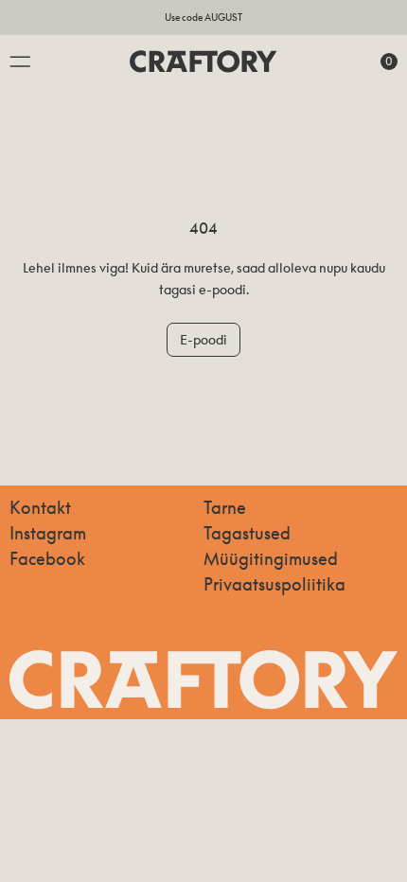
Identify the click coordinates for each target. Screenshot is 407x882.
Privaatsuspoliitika (274, 583)
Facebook (47, 558)
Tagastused (247, 532)
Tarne (225, 507)
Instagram (47, 532)
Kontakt (40, 507)
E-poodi (203, 339)
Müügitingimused (271, 558)
